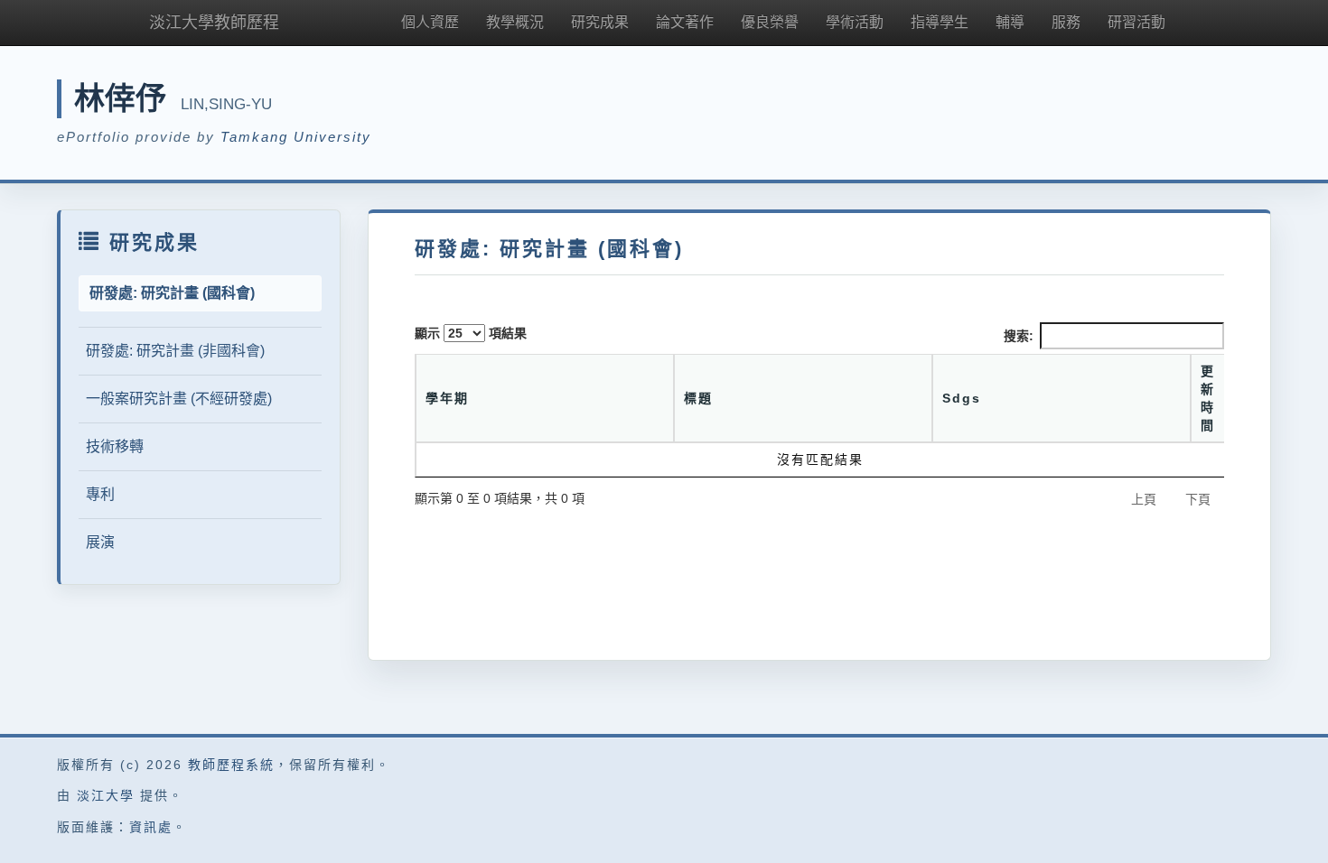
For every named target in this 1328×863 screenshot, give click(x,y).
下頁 (1198, 499)
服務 (1066, 22)
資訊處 (151, 827)
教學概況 (515, 22)
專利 (100, 494)
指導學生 (939, 22)
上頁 (1143, 499)
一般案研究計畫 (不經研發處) (179, 398)
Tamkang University (295, 136)
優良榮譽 (770, 22)
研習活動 (1136, 22)
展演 (100, 542)
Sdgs (961, 398)
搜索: (1018, 336)
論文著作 (685, 22)
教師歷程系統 (231, 764)
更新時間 (1208, 398)
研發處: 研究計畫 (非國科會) (175, 350)
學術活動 (855, 22)
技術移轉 (115, 446)
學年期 (447, 398)
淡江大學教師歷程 (214, 23)
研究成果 (600, 22)
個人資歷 (430, 22)
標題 (698, 398)
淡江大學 (106, 795)
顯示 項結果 (471, 333)
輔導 (1010, 22)
